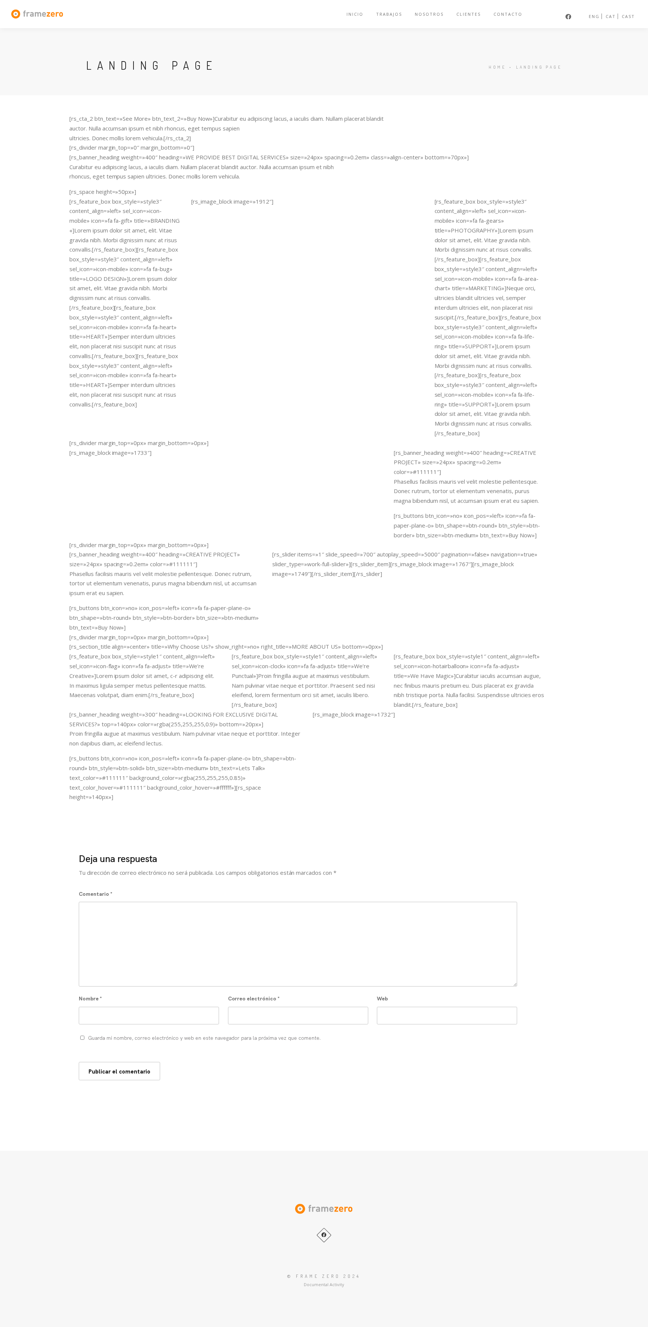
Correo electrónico (254, 998)
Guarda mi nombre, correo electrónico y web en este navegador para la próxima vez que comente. (204, 1037)
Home (497, 67)
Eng (594, 16)
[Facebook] (324, 1235)
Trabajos (389, 14)
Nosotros (429, 14)
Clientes (468, 14)
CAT (611, 16)
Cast (628, 16)
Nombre (90, 998)
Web (382, 998)
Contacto (508, 14)
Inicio (354, 14)
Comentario (95, 894)
